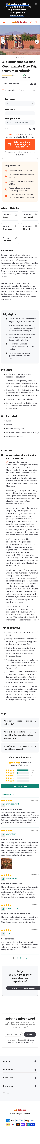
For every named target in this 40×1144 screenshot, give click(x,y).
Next (37, 42)
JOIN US (30, 1034)
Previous (3, 42)
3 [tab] (20, 57)
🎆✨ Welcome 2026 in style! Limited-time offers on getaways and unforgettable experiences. (17, 10)
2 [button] (17, 958)
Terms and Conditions (24, 1042)
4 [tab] (21, 57)
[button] (7, 75)
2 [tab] (18, 57)
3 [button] (20, 958)
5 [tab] (23, 57)
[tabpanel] (20, 40)
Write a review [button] (20, 786)
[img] (6, 800)
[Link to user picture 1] (6, 863)
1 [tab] (16, 57)
